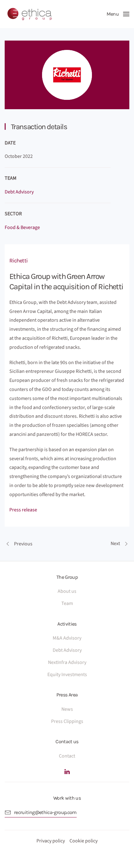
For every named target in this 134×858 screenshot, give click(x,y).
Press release (23, 509)
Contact (67, 756)
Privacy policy (50, 840)
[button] (118, 14)
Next (115, 543)
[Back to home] (30, 14)
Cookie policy (83, 840)
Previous (23, 543)
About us (67, 591)
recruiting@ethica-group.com (45, 812)
